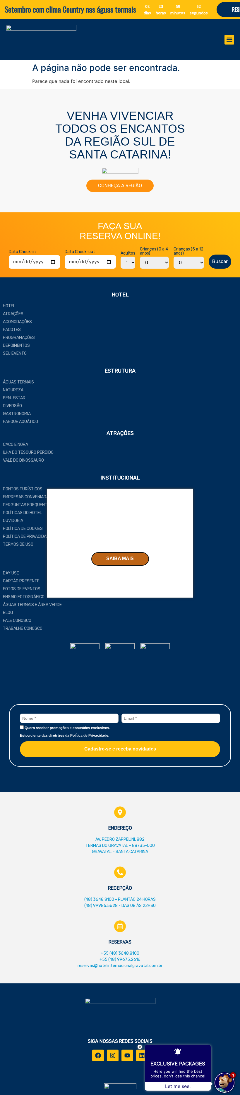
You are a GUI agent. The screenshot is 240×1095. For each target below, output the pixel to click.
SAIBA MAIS (120, 558)
